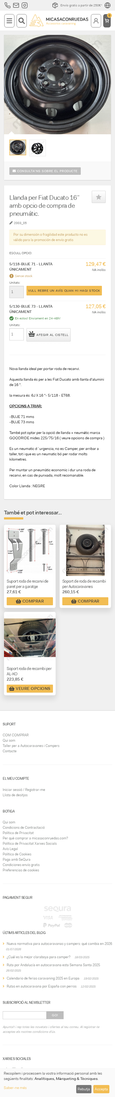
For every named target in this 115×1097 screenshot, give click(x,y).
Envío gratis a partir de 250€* (81, 5)
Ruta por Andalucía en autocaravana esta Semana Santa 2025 (53, 965)
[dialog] (57, 1082)
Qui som (9, 740)
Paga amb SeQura (16, 859)
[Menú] (9, 20)
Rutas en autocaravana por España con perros (41, 986)
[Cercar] (22, 20)
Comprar (33, 601)
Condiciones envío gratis (21, 865)
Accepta (101, 1089)
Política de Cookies (17, 854)
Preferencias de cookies (21, 870)
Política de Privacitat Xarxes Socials (30, 843)
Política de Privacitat (18, 833)
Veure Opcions (33, 688)
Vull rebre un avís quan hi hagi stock (64, 291)
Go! (55, 1015)
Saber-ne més (15, 1087)
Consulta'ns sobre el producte (47, 171)
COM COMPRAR (16, 735)
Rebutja (84, 1089)
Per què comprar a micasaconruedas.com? (35, 838)
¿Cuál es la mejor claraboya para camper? (38, 957)
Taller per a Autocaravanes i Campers (31, 745)
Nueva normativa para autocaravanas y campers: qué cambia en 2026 (59, 943)
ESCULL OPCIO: (20, 253)
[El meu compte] (96, 20)
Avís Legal (10, 849)
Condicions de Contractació (24, 827)
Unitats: (14, 283)
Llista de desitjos (15, 795)
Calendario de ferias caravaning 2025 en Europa (43, 978)
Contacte (10, 751)
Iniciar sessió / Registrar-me (24, 789)
